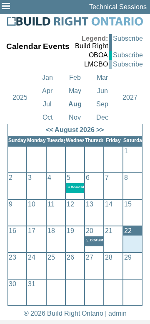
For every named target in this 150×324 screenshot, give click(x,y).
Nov (75, 117)
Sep (102, 104)
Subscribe (128, 38)
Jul (47, 104)
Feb (75, 77)
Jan (47, 77)
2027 (130, 97)
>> (100, 129)
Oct (47, 117)
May (75, 90)
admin (117, 313)
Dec (102, 117)
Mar (102, 77)
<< (49, 129)
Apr (47, 90)
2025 (20, 97)
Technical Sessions (118, 6)
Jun (102, 90)
